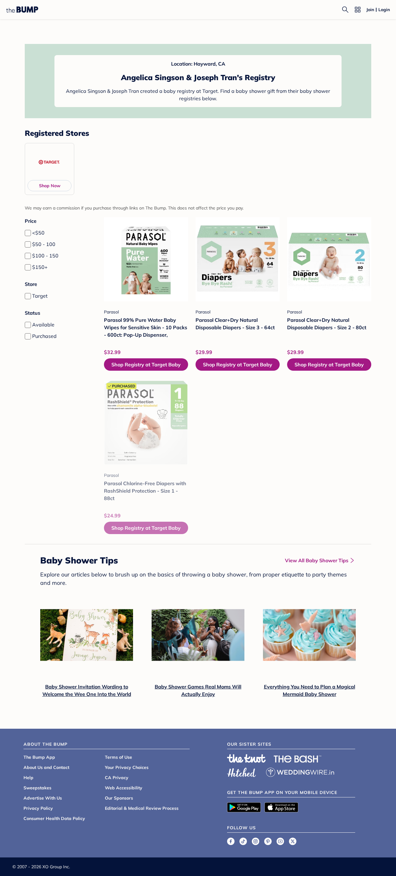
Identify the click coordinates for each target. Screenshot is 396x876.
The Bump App (39, 757)
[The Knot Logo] (246, 758)
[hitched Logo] (241, 771)
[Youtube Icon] (280, 841)
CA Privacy (116, 777)
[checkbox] (28, 233)
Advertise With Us (43, 798)
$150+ (40, 267)
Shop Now (49, 185)
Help (28, 777)
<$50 (38, 233)
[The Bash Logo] (297, 759)
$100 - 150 (45, 255)
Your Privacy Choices (126, 767)
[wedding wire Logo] (300, 771)
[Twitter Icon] (292, 841)
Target (40, 296)
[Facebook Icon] (231, 841)
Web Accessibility (123, 788)
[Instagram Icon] (255, 841)
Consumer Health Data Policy (54, 818)
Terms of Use (118, 757)
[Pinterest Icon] (268, 841)
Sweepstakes (37, 788)
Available (43, 324)
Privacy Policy (38, 808)
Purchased (44, 336)
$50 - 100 (43, 244)
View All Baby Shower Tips (316, 560)
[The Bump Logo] (22, 9)
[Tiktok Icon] (243, 841)
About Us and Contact (46, 767)
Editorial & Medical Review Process (142, 808)
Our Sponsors (119, 798)
